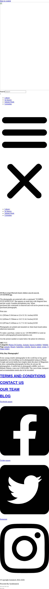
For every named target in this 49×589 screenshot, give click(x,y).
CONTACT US (12, 382)
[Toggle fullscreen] (3, 586)
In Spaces (8, 100)
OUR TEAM (9, 389)
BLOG (5, 396)
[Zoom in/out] (1, 586)
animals (7, 347)
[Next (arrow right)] (3, 588)
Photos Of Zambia (15, 345)
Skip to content (5, 1)
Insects (33, 347)
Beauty (12, 347)
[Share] (5, 586)
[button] (24, 156)
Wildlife (45, 345)
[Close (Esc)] (8, 586)
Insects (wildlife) (36, 345)
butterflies (19, 347)
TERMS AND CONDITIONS (22, 376)
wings (44, 347)
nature (39, 347)
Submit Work (9, 102)
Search (2, 92)
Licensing (8, 104)
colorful (27, 347)
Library (7, 98)
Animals (26, 345)
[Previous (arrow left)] (1, 588)
